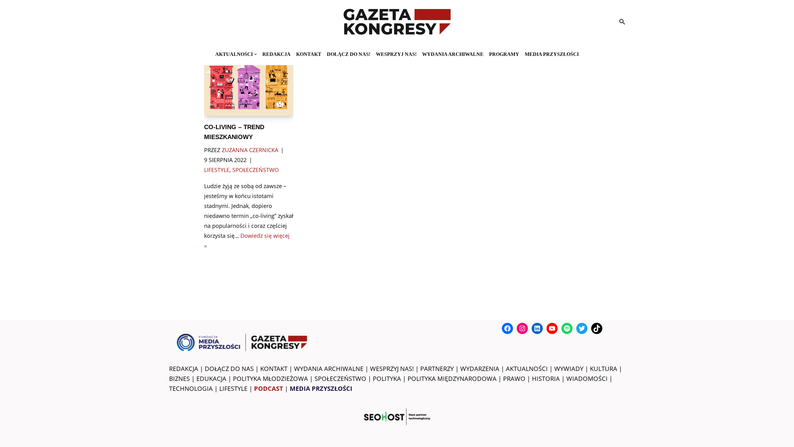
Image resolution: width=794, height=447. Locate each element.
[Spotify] (567, 328)
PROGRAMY (504, 54)
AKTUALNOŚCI (527, 368)
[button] (255, 54)
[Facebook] (507, 328)
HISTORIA (546, 378)
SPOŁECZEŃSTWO (340, 378)
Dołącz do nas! (348, 54)
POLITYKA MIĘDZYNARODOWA (452, 378)
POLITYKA (387, 378)
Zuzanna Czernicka (250, 150)
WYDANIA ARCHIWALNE (329, 368)
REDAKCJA (183, 368)
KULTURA (603, 368)
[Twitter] (581, 328)
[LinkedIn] (537, 328)
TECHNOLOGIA (191, 388)
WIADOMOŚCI (587, 378)
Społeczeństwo (255, 170)
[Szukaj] (622, 22)
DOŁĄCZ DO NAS (229, 368)
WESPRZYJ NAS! (392, 368)
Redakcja (276, 54)
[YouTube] (552, 328)
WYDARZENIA (479, 368)
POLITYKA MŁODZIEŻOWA (270, 378)
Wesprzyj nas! (396, 54)
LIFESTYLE (233, 388)
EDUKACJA (211, 378)
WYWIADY (568, 368)
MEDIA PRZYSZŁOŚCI (552, 54)
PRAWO (514, 378)
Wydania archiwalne (453, 54)
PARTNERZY (437, 368)
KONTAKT (308, 54)
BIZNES (179, 378)
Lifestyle (217, 170)
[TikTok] (596, 328)
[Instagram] (522, 328)
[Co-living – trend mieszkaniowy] (249, 86)
